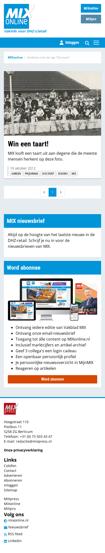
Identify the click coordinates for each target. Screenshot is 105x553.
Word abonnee (52, 379)
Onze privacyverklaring (23, 450)
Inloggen (11, 485)
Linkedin (14, 540)
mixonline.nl (18, 520)
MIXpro (91, 19)
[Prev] (44, 192)
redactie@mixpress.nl (34, 441)
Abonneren (13, 480)
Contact (10, 470)
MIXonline (91, 8)
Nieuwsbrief (17, 527)
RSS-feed (14, 534)
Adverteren (13, 475)
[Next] (60, 192)
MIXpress (11, 498)
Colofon (10, 465)
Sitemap (10, 490)
